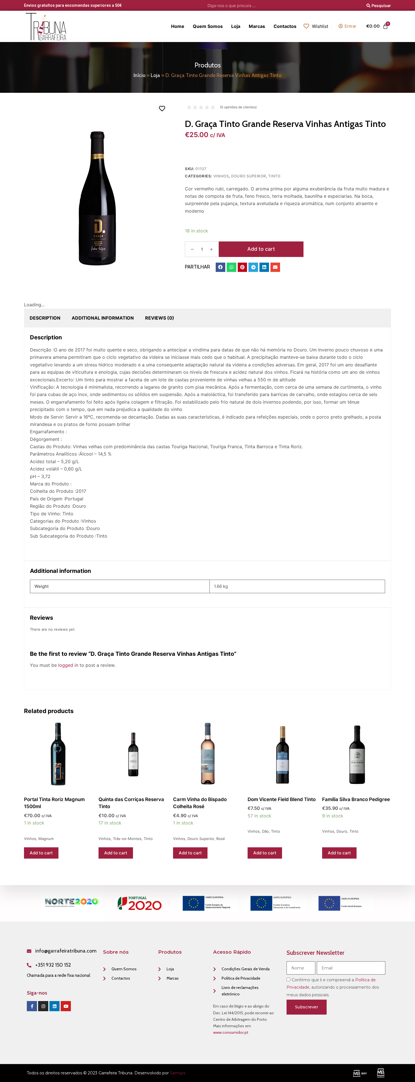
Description (45, 318)
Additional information (103, 318)
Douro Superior (248, 176)
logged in (68, 665)
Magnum (46, 838)
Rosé (220, 838)
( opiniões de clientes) (238, 107)
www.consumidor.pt (230, 1032)
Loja (155, 75)
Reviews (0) (159, 318)
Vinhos (221, 176)
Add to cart (261, 249)
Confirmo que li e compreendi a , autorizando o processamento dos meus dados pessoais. (333, 987)
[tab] (45, 318)
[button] (220, 267)
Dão (265, 831)
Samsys (177, 1073)
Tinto (274, 176)
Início (139, 75)
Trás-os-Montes (127, 838)
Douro (342, 831)
